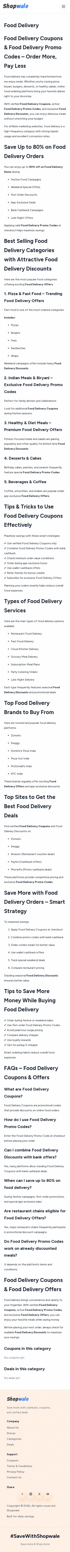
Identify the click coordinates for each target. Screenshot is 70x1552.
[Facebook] (22, 1495)
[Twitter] (39, 1495)
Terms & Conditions (19, 1466)
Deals (10, 1444)
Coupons (12, 1460)
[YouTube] (47, 1495)
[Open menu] (63, 6)
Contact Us (14, 1477)
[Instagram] (30, 1495)
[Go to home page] (16, 6)
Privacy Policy (15, 1471)
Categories (14, 1438)
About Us (13, 1427)
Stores (11, 1433)
